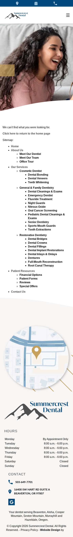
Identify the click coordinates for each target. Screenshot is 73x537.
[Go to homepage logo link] (36, 407)
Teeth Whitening (38, 182)
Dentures (34, 257)
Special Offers (29, 286)
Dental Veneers (38, 178)
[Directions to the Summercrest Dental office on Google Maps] (17, 3)
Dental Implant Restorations (46, 250)
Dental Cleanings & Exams (45, 191)
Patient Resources (23, 271)
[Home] (16, 15)
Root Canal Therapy (41, 265)
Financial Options (31, 274)
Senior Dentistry (38, 222)
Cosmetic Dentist (31, 170)
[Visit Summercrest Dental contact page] (36, 357)
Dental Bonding (38, 174)
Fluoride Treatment (40, 199)
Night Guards (36, 203)
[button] (36, 3)
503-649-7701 (24, 482)
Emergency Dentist (40, 195)
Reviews (25, 282)
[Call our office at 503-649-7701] (55, 3)
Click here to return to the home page (26, 133)
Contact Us (18, 291)
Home (15, 146)
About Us (17, 150)
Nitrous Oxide (37, 206)
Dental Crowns (37, 242)
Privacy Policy (29, 530)
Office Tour (27, 161)
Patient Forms (29, 278)
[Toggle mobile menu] (68, 15)
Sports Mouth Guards (42, 225)
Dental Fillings (37, 246)
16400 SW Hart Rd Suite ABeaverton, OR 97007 (32, 491)
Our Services (19, 167)
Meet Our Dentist (30, 154)
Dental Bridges (37, 238)
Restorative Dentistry (33, 235)
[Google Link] (11, 502)
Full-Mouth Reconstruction (45, 261)
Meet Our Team (29, 157)
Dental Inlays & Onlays (42, 254)
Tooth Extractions (39, 229)
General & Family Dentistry (37, 187)
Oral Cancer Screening (42, 210)
